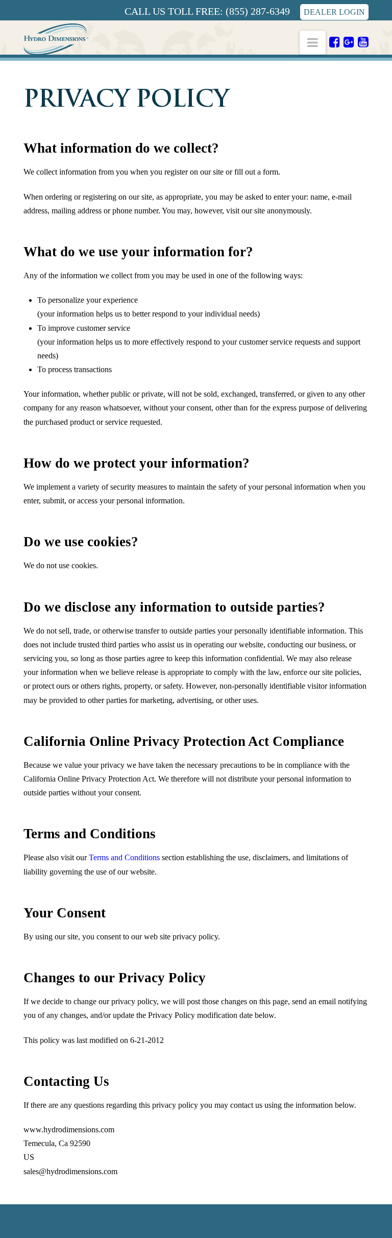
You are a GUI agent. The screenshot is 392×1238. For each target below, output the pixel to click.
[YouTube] (363, 42)
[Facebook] (334, 42)
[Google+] (349, 42)
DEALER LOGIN (334, 12)
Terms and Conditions (124, 857)
